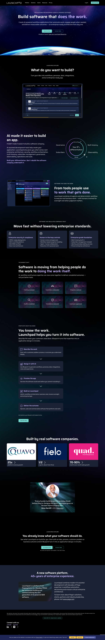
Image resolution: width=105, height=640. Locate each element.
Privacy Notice (39, 637)
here (37, 614)
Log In (86, 2)
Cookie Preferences (89, 637)
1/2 (40, 462)
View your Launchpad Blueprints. (57, 34)
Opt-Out (80, 637)
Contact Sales (58, 31)
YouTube (15, 624)
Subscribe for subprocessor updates (52, 618)
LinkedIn (9, 624)
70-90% (75, 462)
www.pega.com (68, 599)
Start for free (95, 2)
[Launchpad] (14, 2)
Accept (72, 637)
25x (10, 462)
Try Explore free (47, 547)
